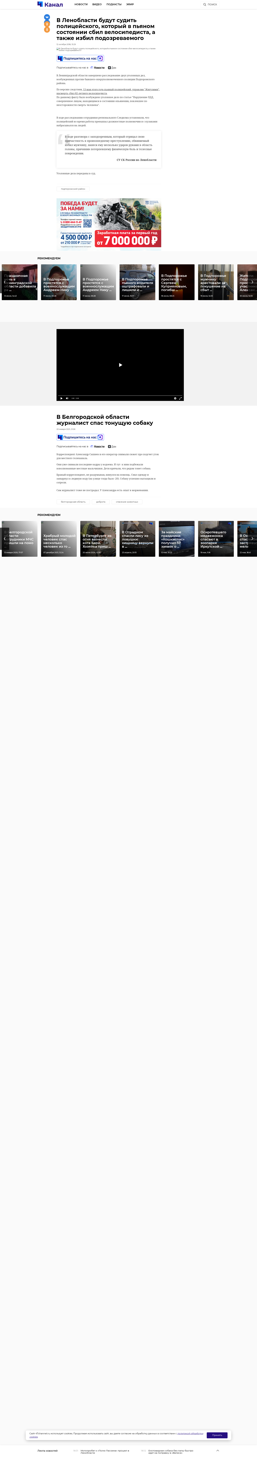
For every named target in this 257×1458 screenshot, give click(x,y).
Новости (81, 4)
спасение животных (127, 502)
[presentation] (4, 282)
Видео (97, 4)
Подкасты (114, 4)
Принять (217, 1435)
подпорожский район (73, 189)
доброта (100, 502)
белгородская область (73, 502)
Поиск (212, 4)
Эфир (130, 4)
